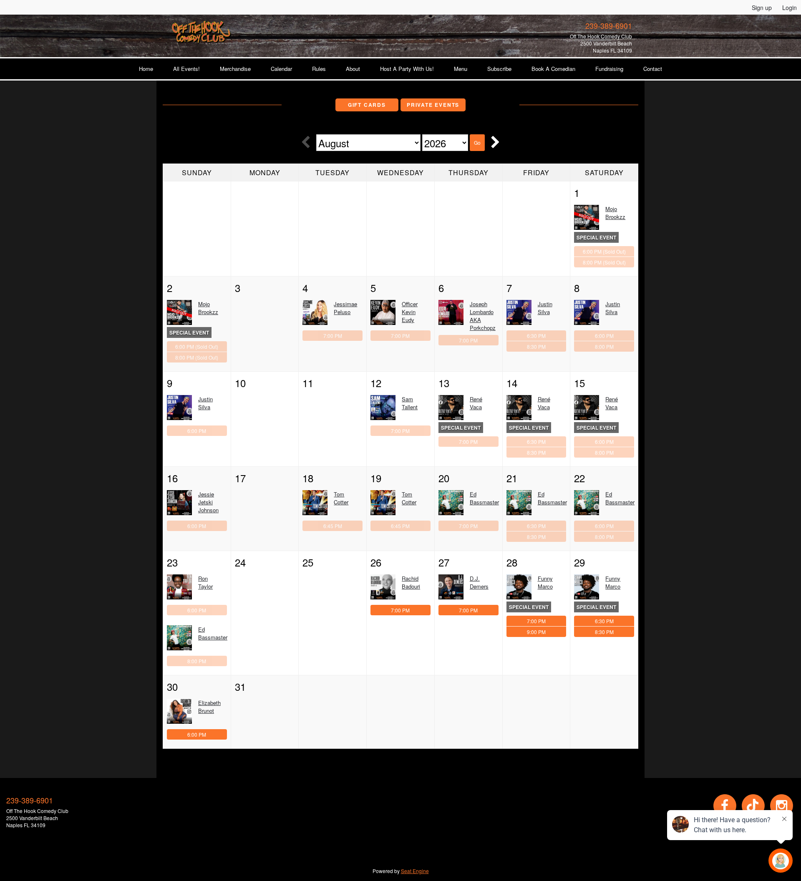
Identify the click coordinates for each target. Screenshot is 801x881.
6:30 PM (536, 335)
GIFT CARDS (367, 104)
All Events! (186, 69)
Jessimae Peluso (345, 308)
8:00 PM (604, 262)
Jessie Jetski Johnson (208, 502)
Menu (460, 69)
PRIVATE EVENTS (433, 104)
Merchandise (235, 69)
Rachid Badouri (411, 582)
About (353, 69)
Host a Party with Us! (407, 69)
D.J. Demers (479, 582)
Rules (319, 69)
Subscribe (499, 69)
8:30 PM (536, 346)
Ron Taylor (205, 582)
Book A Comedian (553, 69)
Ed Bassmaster (484, 498)
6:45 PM (332, 525)
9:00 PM (536, 631)
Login (789, 7)
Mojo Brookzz (615, 213)
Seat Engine (415, 870)
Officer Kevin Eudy (410, 312)
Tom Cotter (341, 498)
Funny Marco (545, 582)
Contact (652, 69)
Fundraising (609, 69)
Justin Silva (545, 308)
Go (477, 142)
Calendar (281, 69)
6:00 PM (604, 251)
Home (146, 69)
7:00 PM (332, 335)
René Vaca (476, 403)
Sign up (762, 7)
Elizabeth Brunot (209, 707)
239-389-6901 (608, 25)
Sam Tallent (410, 403)
